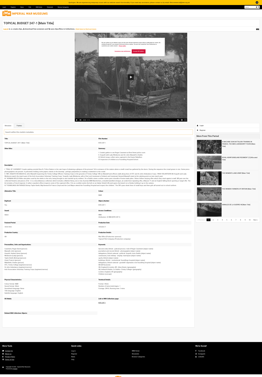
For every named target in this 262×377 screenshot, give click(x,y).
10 (20, 327)
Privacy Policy (10, 357)
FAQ (29, 7)
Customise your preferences (123, 51)
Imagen (15, 369)
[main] (131, 175)
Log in (4, 7)
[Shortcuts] (257, 29)
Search (258, 7)
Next (255, 220)
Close (257, 2)
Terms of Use (9, 359)
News (22, 7)
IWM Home (39, 7)
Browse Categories (63, 7)
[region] (131, 47)
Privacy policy (122, 46)
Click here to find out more (85, 29)
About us (8, 354)
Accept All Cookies (138, 51)
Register (13, 7)
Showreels (50, 7)
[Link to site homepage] (25, 13)
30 (26, 327)
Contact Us (9, 351)
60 (33, 327)
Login (201, 125)
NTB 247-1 (102, 303)
